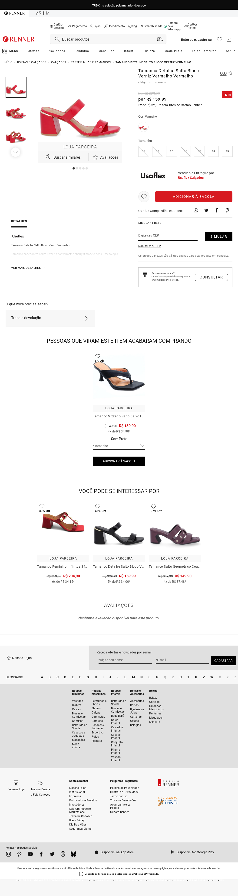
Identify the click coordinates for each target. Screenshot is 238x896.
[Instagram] (8, 855)
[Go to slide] (74, 168)
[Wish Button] (143, 196)
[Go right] (16, 152)
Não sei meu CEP (149, 246)
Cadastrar (223, 660)
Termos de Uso (103, 868)
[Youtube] (30, 855)
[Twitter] (52, 855)
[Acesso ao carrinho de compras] (229, 40)
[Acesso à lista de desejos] (219, 40)
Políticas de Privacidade (78, 868)
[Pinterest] (19, 855)
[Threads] (63, 855)
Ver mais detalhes (26, 267)
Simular (218, 236)
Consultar (211, 277)
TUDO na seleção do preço (119, 5)
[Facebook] (41, 855)
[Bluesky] (73, 855)
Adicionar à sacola (194, 197)
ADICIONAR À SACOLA (119, 461)
